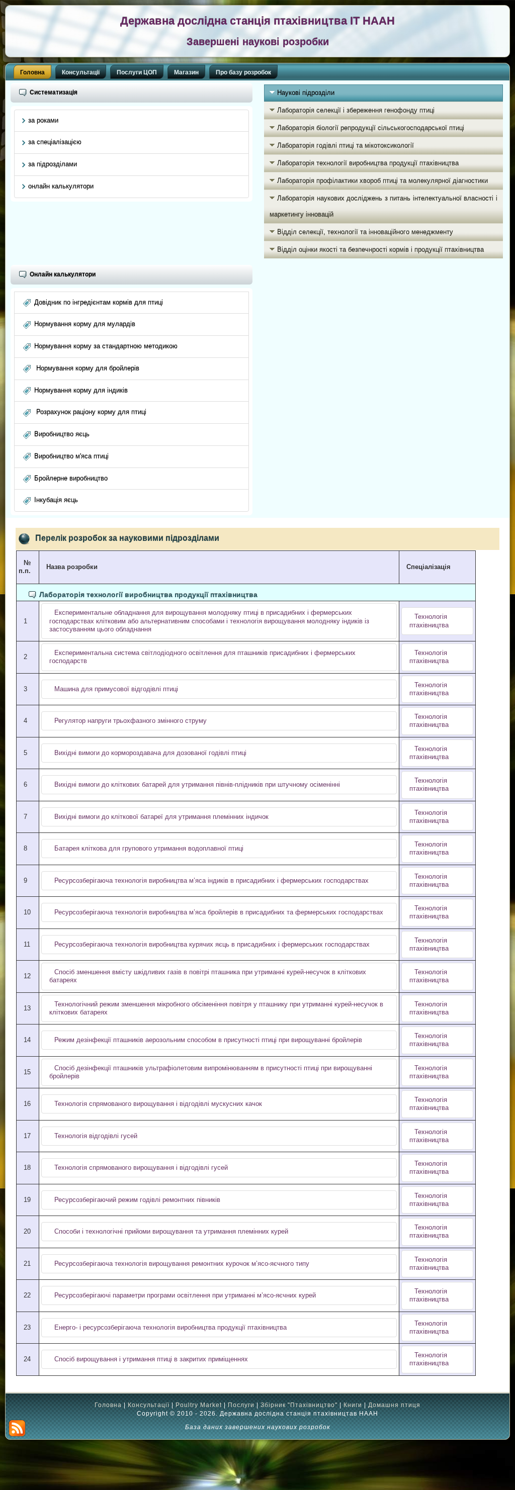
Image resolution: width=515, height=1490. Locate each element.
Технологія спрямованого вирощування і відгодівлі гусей (141, 1167)
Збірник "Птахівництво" (299, 1405)
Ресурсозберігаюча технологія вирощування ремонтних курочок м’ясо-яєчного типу (181, 1263)
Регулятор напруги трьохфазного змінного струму (130, 720)
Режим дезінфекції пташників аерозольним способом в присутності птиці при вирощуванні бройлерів (208, 1040)
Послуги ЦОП (137, 72)
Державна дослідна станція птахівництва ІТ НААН (257, 21)
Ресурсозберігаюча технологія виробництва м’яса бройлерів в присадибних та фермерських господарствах (218, 912)
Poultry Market (199, 1405)
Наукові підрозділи (305, 93)
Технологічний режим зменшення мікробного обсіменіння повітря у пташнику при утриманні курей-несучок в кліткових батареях (216, 1008)
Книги (353, 1405)
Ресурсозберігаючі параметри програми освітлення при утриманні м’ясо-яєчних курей (185, 1295)
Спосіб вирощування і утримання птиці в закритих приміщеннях (151, 1359)
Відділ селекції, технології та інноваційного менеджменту (365, 232)
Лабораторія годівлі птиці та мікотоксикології (345, 145)
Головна (32, 72)
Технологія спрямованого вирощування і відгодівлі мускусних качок (158, 1103)
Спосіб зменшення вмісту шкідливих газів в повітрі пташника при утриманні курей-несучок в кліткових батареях (207, 976)
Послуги (241, 1405)
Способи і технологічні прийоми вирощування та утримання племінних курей (171, 1231)
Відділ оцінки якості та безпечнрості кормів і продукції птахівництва (380, 249)
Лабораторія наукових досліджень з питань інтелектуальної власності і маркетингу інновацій (383, 206)
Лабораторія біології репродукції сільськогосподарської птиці (370, 128)
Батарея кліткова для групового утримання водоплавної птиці (148, 848)
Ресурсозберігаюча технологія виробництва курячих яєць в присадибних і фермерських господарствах (212, 944)
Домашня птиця (394, 1405)
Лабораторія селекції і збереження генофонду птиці (356, 110)
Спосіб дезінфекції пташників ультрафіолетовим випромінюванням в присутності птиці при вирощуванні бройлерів (210, 1072)
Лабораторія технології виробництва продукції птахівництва (368, 163)
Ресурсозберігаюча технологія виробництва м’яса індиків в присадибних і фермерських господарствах (211, 880)
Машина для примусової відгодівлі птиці (116, 689)
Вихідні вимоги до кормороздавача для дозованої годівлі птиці (150, 753)
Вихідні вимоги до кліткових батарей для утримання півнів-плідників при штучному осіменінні (197, 784)
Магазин (186, 72)
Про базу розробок (243, 72)
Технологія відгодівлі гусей (95, 1136)
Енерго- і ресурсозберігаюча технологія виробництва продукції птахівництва (170, 1327)
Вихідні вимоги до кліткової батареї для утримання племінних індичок (161, 816)
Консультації (81, 72)
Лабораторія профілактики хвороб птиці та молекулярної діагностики (382, 180)
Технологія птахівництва (429, 620)
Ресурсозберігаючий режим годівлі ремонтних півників (137, 1199)
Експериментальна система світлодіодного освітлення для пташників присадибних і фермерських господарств (202, 657)
